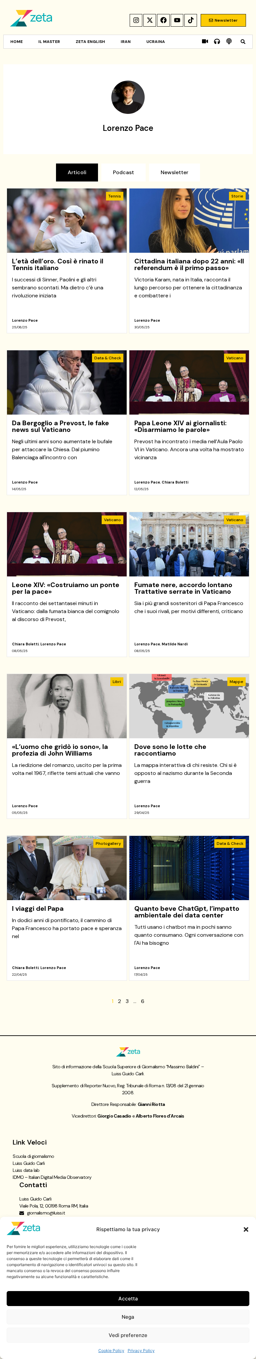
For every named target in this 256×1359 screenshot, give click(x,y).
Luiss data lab (26, 1170)
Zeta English (90, 41)
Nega (128, 1317)
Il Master (49, 41)
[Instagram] (136, 20)
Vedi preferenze (128, 1335)
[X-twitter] (149, 20)
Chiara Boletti (175, 482)
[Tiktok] (190, 20)
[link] (67, 260)
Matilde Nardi (175, 644)
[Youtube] (177, 20)
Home (16, 41)
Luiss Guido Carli (28, 1163)
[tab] (77, 172)
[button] (246, 1229)
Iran (126, 41)
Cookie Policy (111, 1350)
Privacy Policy (141, 1350)
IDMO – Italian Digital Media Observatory (52, 1177)
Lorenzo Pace (25, 320)
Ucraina (155, 41)
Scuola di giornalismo (33, 1156)
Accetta (128, 1298)
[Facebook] (163, 20)
